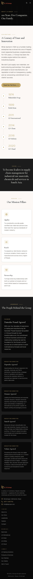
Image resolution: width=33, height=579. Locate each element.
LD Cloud (4, 544)
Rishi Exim (4, 532)
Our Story (4, 515)
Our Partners (5, 558)
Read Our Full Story (10, 85)
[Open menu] (30, 2)
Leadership (4, 518)
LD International (5, 535)
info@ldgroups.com (9, 504)
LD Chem (4, 538)
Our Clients (4, 561)
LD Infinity (4, 541)
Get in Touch (5, 564)
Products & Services (7, 555)
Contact (3, 524)
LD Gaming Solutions (7, 552)
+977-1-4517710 (8, 501)
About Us (4, 512)
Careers (3, 521)
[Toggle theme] (26, 2)
